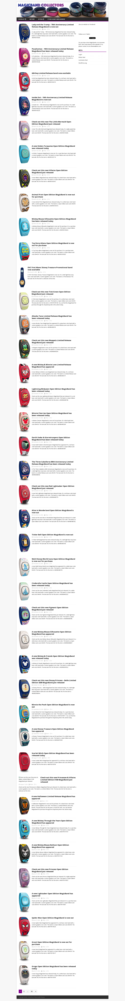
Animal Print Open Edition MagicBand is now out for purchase (53, 195)
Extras (40, 19)
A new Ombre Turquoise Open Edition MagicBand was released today (53, 147)
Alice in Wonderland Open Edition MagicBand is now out (53, 511)
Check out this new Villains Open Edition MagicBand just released (50, 171)
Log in (80, 54)
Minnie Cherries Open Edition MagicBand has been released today (52, 414)
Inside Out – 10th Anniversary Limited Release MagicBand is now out (52, 98)
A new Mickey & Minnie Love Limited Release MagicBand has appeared (51, 365)
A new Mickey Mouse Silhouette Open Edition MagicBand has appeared (51, 633)
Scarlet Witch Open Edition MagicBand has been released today (53, 754)
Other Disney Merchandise (56, 19)
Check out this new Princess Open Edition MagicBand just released (50, 870)
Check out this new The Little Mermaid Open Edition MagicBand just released (51, 123)
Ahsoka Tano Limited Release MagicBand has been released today (52, 317)
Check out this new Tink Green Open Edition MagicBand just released (51, 293)
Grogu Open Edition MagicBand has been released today (54, 967)
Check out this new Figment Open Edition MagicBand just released (50, 608)
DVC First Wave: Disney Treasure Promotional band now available (50, 268)
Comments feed (83, 60)
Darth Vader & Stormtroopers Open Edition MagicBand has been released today (51, 438)
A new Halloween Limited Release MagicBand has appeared (53, 797)
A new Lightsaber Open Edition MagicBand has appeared (52, 894)
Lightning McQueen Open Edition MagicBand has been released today (53, 390)
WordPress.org (83, 63)
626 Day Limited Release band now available (51, 73)
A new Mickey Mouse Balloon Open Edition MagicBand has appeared (50, 846)
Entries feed (82, 57)
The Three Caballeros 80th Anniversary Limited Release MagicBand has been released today (52, 463)
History (32, 19)
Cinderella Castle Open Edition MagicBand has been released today (52, 584)
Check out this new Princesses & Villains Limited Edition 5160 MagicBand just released (58, 779)
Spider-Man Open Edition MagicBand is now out (53, 918)
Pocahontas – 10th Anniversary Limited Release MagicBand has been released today (53, 50)
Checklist (21, 19)
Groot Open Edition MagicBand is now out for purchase (52, 943)
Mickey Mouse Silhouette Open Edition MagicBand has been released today (54, 220)
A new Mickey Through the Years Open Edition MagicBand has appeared (52, 822)
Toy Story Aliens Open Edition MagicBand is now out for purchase (53, 244)
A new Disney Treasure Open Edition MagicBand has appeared (53, 730)
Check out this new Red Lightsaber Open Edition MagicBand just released (53, 487)
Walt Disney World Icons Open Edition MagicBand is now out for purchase (53, 560)
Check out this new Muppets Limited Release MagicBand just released (51, 341)
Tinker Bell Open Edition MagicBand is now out (52, 534)
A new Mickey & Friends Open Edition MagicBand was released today (53, 657)
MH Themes (42, 997)
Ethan (44, 29)
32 (31, 991)
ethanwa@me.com (96, 46)
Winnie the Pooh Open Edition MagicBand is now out (53, 706)
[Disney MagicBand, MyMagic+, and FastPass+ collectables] (62, 16)
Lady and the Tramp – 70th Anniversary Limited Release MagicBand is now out (53, 25)
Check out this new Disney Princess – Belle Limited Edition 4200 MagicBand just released (54, 681)
